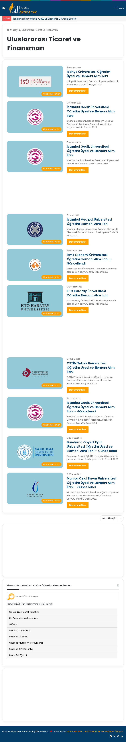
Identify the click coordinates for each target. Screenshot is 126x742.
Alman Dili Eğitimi (18, 655)
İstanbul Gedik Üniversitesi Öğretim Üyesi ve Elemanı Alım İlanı (91, 111)
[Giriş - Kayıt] (3, 9)
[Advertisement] (63, 192)
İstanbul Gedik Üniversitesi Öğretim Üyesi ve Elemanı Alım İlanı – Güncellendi (91, 407)
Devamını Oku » (77, 90)
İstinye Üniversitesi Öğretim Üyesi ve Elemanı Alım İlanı (88, 74)
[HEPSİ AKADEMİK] (23, 8)
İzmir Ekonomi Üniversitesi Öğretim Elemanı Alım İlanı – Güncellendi (89, 259)
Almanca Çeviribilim (19, 630)
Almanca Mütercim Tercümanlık (26, 642)
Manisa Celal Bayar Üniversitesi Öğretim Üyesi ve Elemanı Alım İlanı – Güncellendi (91, 482)
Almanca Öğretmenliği (21, 649)
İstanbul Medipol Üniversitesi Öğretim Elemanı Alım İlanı (89, 221)
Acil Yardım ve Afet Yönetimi (24, 612)
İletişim (119, 731)
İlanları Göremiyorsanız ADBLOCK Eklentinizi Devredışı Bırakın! (45, 18)
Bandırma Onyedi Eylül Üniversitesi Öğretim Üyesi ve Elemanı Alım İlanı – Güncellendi (92, 446)
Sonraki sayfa (109, 518)
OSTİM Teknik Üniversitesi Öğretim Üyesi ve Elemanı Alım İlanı (91, 367)
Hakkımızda (91, 731)
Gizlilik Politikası (106, 731)
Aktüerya (13, 624)
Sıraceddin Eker (74, 731)
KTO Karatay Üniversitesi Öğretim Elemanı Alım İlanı (87, 293)
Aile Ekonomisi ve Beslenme (23, 618)
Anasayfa (14, 29)
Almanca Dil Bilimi (18, 636)
